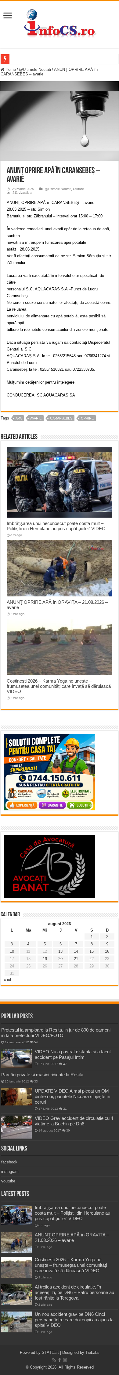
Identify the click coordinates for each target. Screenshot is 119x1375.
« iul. (8, 979)
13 (60, 951)
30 (68, 1130)
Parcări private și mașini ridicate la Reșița (42, 1074)
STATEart (50, 1352)
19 (45, 958)
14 (76, 951)
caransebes (61, 418)
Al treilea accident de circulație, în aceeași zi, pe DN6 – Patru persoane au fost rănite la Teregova (74, 1292)
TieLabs (92, 1352)
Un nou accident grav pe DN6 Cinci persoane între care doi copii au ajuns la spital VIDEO (74, 1320)
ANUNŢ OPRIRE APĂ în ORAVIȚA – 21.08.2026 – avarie (72, 1237)
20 (60, 958)
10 (12, 951)
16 (107, 951)
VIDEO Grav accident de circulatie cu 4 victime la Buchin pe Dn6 (74, 1121)
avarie (35, 418)
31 (65, 1108)
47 (65, 1064)
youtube (8, 1181)
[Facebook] (59, 1360)
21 (76, 958)
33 (36, 1081)
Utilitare (78, 189)
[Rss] (54, 1360)
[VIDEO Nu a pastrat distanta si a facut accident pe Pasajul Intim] (16, 1058)
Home (10, 69)
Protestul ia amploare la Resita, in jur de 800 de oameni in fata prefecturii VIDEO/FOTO (55, 1032)
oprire (87, 418)
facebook (9, 1162)
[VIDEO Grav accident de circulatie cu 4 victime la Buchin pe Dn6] (16, 1127)
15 (91, 951)
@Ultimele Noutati (35, 69)
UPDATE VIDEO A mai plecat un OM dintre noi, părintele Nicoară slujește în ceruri (72, 1096)
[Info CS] (59, 23)
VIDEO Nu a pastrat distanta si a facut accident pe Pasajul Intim (73, 1054)
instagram (10, 1171)
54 (36, 1042)
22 (91, 958)
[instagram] (65, 1360)
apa (19, 418)
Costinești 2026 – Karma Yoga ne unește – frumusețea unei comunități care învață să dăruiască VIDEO (59, 686)
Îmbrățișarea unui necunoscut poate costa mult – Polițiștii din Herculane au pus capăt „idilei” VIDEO (56, 526)
